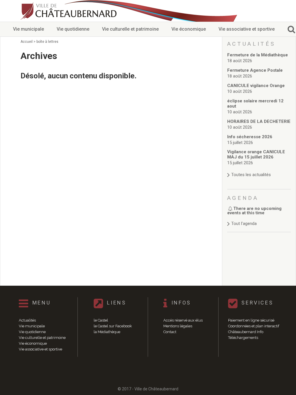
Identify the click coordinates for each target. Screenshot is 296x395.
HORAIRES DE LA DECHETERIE (259, 121)
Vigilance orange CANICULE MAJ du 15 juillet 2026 (256, 154)
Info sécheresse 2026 (249, 136)
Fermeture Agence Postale (255, 70)
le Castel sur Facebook (113, 326)
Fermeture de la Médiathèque (257, 55)
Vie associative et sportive (247, 29)
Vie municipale (28, 29)
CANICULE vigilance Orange (256, 85)
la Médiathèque (107, 332)
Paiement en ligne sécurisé (251, 320)
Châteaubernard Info (245, 332)
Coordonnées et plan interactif (253, 326)
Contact (169, 332)
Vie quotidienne (73, 29)
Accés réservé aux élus (183, 320)
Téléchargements (243, 337)
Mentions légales (177, 326)
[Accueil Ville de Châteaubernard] (69, 11)
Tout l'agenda (244, 223)
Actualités (27, 320)
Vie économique (188, 29)
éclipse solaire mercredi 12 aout (255, 103)
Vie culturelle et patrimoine (130, 29)
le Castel (101, 320)
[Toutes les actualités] (259, 169)
